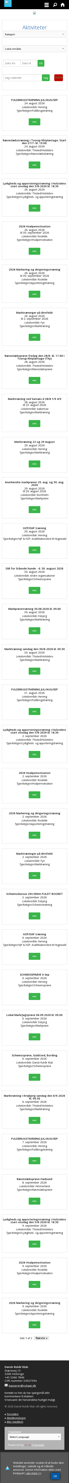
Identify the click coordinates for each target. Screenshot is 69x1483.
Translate (37, 1445)
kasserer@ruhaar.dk (22, 1385)
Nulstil (58, 77)
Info (34, 121)
